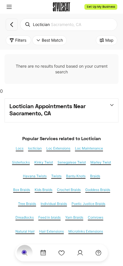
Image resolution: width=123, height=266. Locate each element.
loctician (35, 148)
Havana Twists (35, 176)
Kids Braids (43, 190)
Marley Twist (100, 162)
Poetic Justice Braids (88, 204)
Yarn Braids (74, 217)
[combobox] (69, 24)
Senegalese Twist (71, 162)
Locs (19, 148)
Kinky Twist (43, 162)
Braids (95, 176)
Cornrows (95, 217)
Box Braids (21, 190)
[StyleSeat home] (61, 7)
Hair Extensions (51, 231)
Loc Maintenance (89, 148)
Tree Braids (27, 204)
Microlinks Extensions (85, 231)
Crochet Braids (69, 190)
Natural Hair (25, 231)
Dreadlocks (24, 217)
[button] (9, 6)
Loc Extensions (58, 148)
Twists (56, 176)
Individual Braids (54, 204)
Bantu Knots (76, 176)
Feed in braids (49, 217)
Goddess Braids (97, 190)
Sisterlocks (21, 162)
